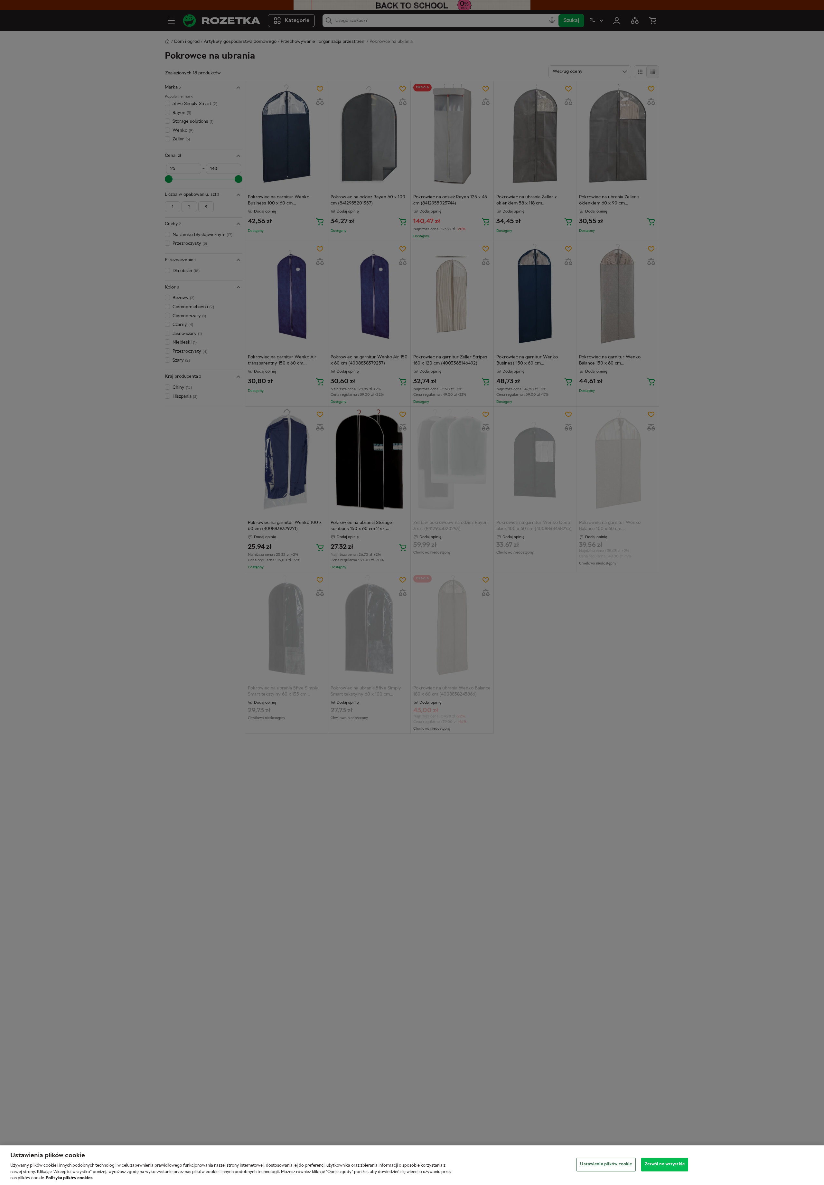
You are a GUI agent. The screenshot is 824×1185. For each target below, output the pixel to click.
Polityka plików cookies (69, 1178)
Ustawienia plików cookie (606, 1164)
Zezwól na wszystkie (665, 1164)
